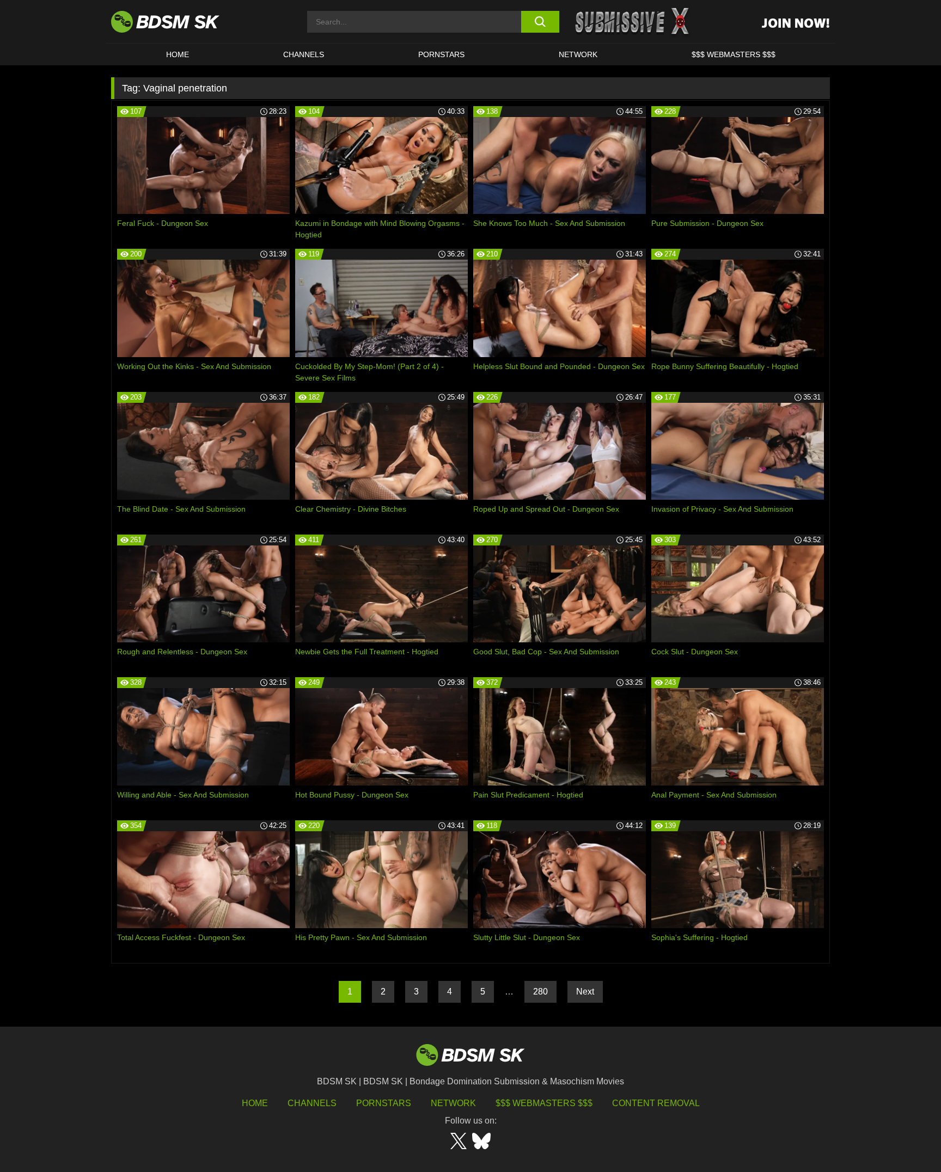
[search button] (540, 22)
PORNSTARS (441, 54)
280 (540, 991)
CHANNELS (303, 54)
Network (578, 54)
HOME (177, 54)
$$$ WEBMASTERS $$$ (733, 54)
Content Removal (656, 1103)
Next (585, 991)
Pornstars (383, 1103)
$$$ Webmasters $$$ (544, 1103)
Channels (312, 1103)
